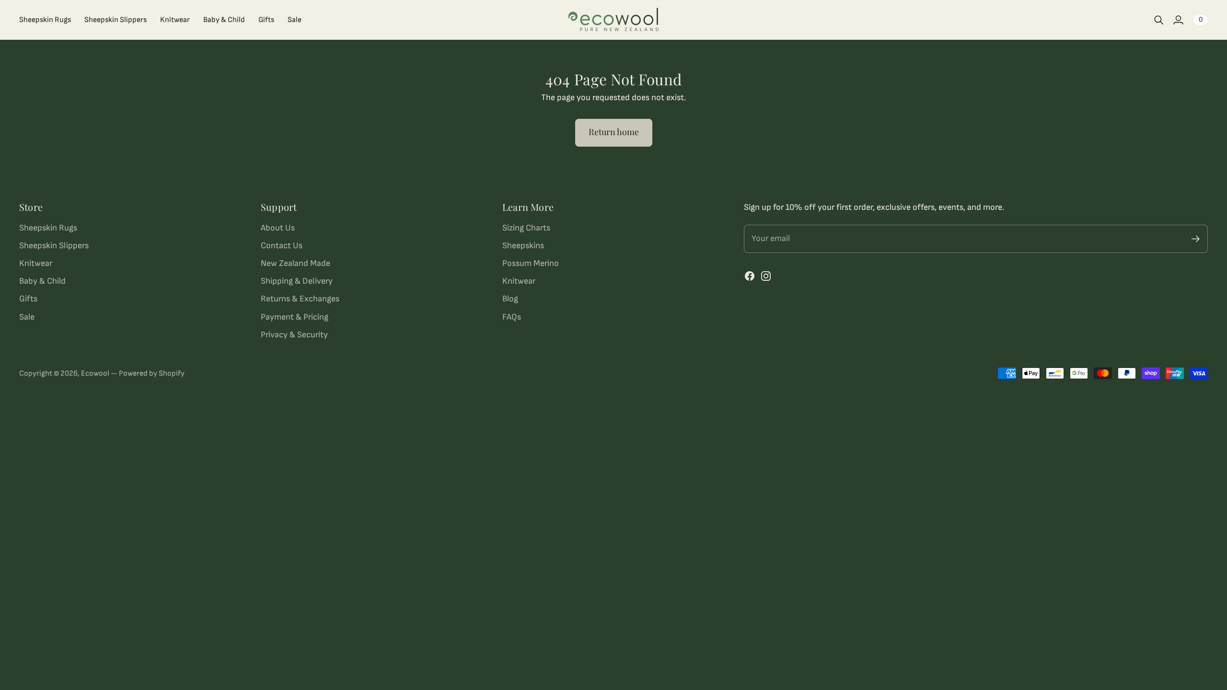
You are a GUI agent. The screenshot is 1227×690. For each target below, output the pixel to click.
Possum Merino (530, 263)
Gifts (28, 299)
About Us (278, 228)
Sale (27, 317)
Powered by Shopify (152, 373)
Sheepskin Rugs (48, 228)
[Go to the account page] (1178, 20)
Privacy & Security (294, 335)
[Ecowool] (613, 20)
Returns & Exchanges (300, 299)
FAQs (511, 317)
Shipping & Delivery (297, 281)
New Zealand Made (295, 263)
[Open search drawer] (1159, 20)
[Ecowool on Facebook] (749, 276)
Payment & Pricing (294, 317)
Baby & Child (42, 281)
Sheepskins (523, 246)
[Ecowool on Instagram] (766, 276)
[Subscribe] (1196, 239)
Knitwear (35, 263)
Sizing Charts (526, 228)
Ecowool (95, 373)
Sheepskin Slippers (54, 246)
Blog (510, 299)
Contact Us (281, 246)
